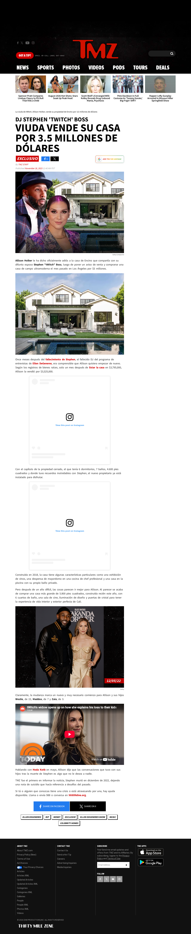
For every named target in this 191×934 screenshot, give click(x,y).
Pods (119, 67)
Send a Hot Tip (64, 854)
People (20, 900)
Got (25, 56)
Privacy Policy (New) (26, 854)
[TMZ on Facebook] (17, 43)
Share (54, 806)
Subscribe (127, 865)
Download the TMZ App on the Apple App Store (150, 852)
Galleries (21, 896)
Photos (71, 67)
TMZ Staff (23, 164)
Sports (45, 67)
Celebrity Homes (69, 823)
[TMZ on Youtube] (27, 43)
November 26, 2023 (34, 168)
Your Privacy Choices (33, 867)
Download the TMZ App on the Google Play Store (150, 862)
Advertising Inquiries (67, 863)
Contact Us (62, 850)
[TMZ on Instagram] (33, 43)
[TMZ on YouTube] (113, 879)
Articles (20, 871)
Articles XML (23, 875)
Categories (22, 888)
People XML (22, 905)
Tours (140, 67)
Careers (61, 859)
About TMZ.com (25, 850)
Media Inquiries (64, 867)
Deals (162, 67)
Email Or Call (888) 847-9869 (49, 56)
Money (56, 817)
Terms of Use (23, 859)
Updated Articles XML (27, 884)
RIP (47, 817)
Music (112, 817)
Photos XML (23, 909)
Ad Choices (22, 863)
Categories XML (24, 892)
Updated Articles (25, 880)
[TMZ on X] (22, 43)
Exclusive (70, 817)
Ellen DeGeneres (31, 817)
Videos (96, 67)
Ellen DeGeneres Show (92, 817)
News (23, 67)
